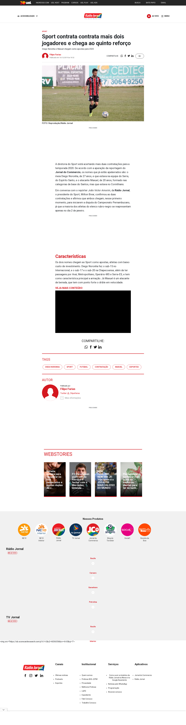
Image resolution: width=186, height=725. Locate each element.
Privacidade (86, 683)
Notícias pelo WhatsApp (117, 684)
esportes (134, 367)
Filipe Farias (55, 54)
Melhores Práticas (89, 687)
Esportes (58, 683)
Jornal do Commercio (143, 675)
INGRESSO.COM (42, 3)
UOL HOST (55, 3)
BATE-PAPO (150, 3)
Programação (113, 688)
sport (70, 367)
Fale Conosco (87, 699)
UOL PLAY (84, 3)
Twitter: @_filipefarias (70, 393)
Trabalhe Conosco (89, 703)
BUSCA (137, 3)
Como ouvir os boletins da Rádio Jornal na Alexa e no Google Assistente (119, 677)
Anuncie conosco (115, 692)
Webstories (58, 454)
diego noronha (52, 367)
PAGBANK (65, 3)
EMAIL (163, 3)
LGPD (84, 691)
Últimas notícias (61, 675)
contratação (101, 367)
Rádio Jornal (140, 679)
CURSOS (74, 3)
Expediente (86, 695)
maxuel (118, 367)
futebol (84, 367)
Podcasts (59, 679)
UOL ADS (93, 3)
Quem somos (87, 675)
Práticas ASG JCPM (89, 679)
